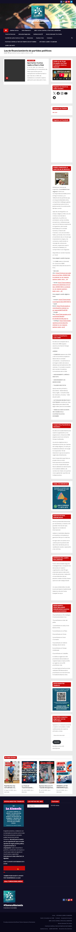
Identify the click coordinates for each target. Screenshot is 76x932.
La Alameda (40, 67)
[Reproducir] (54, 78)
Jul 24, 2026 (26, 790)
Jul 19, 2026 (44, 790)
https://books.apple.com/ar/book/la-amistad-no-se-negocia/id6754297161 (61, 308)
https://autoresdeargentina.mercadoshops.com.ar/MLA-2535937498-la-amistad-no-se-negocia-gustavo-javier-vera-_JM (62, 287)
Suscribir (56, 742)
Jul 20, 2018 (32, 67)
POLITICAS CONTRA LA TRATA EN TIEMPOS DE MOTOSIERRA (20, 42)
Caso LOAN (43, 763)
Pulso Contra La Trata (28, 763)
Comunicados (9, 763)
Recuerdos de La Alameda (65, 928)
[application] (62, 75)
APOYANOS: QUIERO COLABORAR (48, 42)
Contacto (49, 38)
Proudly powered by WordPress (11, 922)
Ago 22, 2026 (9, 790)
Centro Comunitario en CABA (47, 918)
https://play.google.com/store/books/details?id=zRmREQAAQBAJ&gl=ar (62, 317)
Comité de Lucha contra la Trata (14, 38)
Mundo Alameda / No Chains (54, 34)
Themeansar (32, 922)
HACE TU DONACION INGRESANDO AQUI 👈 (11, 868)
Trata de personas (10, 34)
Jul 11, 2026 (61, 790)
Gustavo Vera (40, 38)
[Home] (5, 30)
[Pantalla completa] (69, 78)
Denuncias (30, 38)
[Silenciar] (66, 78)
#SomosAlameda (38, 20)
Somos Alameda (31, 60)
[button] (72, 38)
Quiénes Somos (14, 30)
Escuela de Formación (66, 918)
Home (5, 53)
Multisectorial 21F (38, 34)
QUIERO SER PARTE (10, 45)
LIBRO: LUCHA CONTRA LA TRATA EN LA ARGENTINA (47, 30)
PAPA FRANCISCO (26, 30)
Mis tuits (55, 112)
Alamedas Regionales (24, 34)
